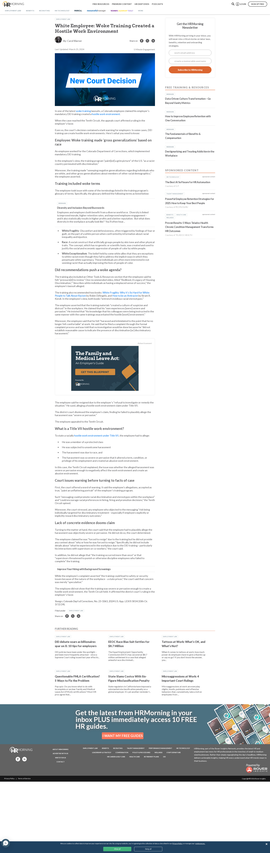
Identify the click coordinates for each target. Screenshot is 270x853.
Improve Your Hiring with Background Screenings (84, 569)
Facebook (17, 759)
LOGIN (243, 4)
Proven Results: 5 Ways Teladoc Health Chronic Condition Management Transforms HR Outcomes (189, 227)
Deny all (148, 849)
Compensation (121, 752)
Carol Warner (74, 40)
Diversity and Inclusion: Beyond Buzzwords (80, 207)
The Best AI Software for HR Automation (187, 182)
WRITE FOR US (60, 758)
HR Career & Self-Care (116, 757)
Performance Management (160, 748)
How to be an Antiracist (125, 295)
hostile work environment (106, 114)
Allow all (117, 849)
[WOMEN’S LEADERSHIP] (122, 11)
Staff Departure (174, 752)
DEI (164, 757)
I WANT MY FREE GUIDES (123, 736)
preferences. (200, 843)
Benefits (105, 748)
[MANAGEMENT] (96, 11)
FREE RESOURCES (101, 4)
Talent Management (136, 748)
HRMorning (13, 4)
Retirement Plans (151, 757)
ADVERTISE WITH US (60, 753)
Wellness (158, 752)
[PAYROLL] (78, 11)
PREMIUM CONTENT (122, 4)
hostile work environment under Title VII (96, 435)
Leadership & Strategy (101, 752)
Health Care (134, 757)
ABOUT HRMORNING (60, 749)
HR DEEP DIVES (142, 4)
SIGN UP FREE (257, 4)
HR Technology (183, 748)
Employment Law (63, 19)
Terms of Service (24, 778)
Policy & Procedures (141, 752)
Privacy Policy (9, 778)
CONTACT (61, 762)
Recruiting (118, 748)
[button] (5, 843)
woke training (83, 110)
